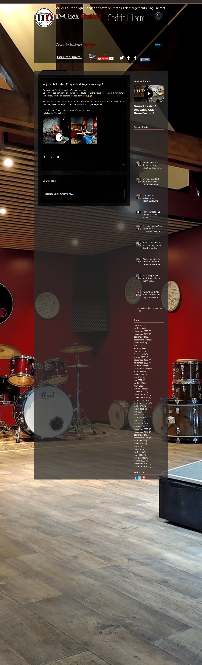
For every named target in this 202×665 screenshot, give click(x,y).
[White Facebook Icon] (128, 58)
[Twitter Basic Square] (139, 477)
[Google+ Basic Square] (143, 477)
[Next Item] (159, 93)
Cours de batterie (69, 44)
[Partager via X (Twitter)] (51, 156)
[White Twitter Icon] (122, 58)
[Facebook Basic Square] (135, 477)
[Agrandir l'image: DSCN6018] (84, 130)
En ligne (89, 44)
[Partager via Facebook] (44, 156)
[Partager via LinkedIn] (57, 156)
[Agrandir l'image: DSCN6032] (56, 130)
